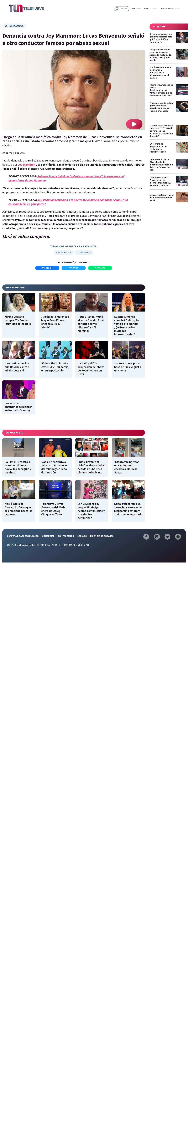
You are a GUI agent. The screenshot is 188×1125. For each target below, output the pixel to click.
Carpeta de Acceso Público (23, 535)
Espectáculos (14, 25)
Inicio (146, 9)
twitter (73, 268)
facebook (47, 268)
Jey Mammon (27, 164)
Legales (82, 535)
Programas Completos (170, 9)
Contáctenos (66, 535)
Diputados (136, 9)
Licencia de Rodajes (102, 535)
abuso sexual (63, 252)
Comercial (48, 535)
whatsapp (100, 268)
